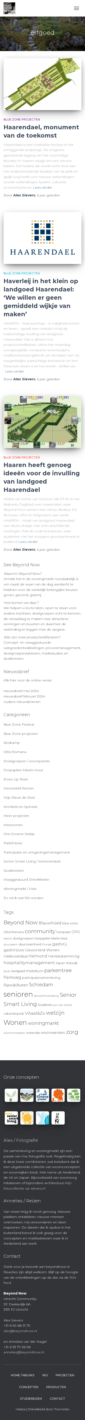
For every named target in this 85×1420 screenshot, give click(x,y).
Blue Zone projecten (22, 119)
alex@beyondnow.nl (20, 1331)
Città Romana (15, 752)
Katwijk (72, 963)
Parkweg (12, 977)
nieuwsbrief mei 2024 (21, 691)
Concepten (28, 1387)
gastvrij (59, 944)
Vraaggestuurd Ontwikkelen (26, 879)
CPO (76, 932)
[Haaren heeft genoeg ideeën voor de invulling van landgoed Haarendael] (42, 422)
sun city (58, 1005)
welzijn (55, 1012)
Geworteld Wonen (19, 788)
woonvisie (33, 1033)
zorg (72, 1032)
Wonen (15, 1022)
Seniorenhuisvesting (46, 995)
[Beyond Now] (11, 8)
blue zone (70, 923)
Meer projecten (16, 816)
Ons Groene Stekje (19, 834)
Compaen (63, 932)
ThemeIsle (61, 1409)
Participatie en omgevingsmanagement (37, 852)
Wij (45, 1375)
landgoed (18, 971)
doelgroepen (23, 938)
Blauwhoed (50, 923)
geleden (48, 195)
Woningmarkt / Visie (20, 889)
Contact (57, 1398)
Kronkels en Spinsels (21, 807)
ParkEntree (13, 843)
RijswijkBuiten (16, 985)
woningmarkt (43, 1023)
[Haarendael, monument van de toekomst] (42, 84)
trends (68, 1005)
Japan (60, 963)
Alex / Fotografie (21, 1140)
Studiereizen (14, 870)
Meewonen (13, 825)
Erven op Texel (16, 779)
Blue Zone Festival (19, 724)
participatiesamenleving (41, 977)
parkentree (58, 970)
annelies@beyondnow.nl (24, 1352)
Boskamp (12, 742)
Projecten (65, 1375)
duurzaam (11, 944)
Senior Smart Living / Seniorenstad (32, 861)
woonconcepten (14, 1033)
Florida (46, 944)
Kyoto (7, 971)
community (40, 931)
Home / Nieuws (22, 1375)
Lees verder (42, 187)
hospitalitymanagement (29, 962)
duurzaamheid (30, 944)
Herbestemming (64, 956)
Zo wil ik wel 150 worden (23, 898)
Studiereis (45, 1005)
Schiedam (41, 984)
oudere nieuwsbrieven (22, 702)
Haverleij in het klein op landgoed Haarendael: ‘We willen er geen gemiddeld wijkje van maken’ (41, 297)
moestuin (34, 971)
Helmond (38, 956)
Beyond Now (21, 922)
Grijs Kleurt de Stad (19, 797)
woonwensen (53, 1032)
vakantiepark (14, 1013)
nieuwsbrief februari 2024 (24, 696)
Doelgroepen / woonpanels (27, 761)
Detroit (8, 938)
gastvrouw (14, 950)
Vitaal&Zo (35, 1013)
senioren (18, 994)
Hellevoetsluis (16, 956)
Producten (56, 1387)
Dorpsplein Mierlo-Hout (23, 770)
